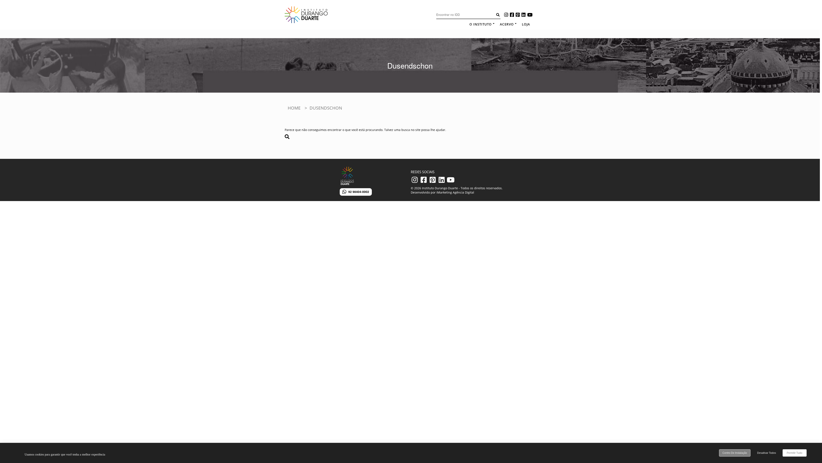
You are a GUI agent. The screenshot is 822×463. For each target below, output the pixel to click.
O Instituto (480, 24)
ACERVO (507, 24)
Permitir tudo (794, 452)
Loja (526, 24)
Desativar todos (766, 452)
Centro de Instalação (734, 452)
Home (294, 108)
